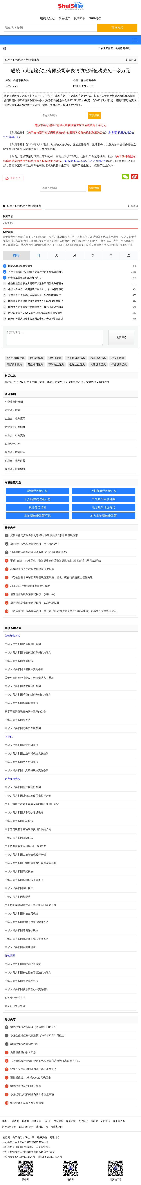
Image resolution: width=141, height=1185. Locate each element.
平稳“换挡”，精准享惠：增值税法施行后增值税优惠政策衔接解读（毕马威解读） (56, 560)
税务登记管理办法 (15, 997)
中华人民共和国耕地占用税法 (21, 913)
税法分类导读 (37, 507)
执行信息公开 (9, 1126)
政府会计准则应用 (15, 452)
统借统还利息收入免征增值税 (27, 1103)
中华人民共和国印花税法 (19, 821)
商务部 (25, 1121)
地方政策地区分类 (103, 507)
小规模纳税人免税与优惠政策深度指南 (32, 569)
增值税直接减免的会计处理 (25, 1086)
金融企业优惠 (77, 364)
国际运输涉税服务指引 (20, 266)
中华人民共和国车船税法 (19, 871)
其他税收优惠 (98, 364)
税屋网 (6, 1137)
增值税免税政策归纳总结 (24, 1044)
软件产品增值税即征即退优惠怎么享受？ (33, 1069)
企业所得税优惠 (16, 358)
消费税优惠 (54, 358)
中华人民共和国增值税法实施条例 (24, 669)
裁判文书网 (42, 1126)
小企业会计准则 (14, 401)
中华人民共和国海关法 (17, 720)
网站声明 (30, 1137)
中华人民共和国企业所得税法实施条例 (26, 753)
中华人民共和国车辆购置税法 (21, 703)
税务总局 (36, 1121)
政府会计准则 (12, 443)
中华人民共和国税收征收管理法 (23, 964)
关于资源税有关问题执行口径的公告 (25, 846)
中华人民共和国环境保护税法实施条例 (26, 938)
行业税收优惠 (119, 364)
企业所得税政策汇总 (103, 490)
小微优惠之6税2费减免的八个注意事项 (32, 1094)
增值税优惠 (32, 59)
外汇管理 (105, 1121)
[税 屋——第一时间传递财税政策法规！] (70, 9)
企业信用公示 (26, 1126)
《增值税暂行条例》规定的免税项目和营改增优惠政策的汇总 (45, 1060)
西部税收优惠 (98, 358)
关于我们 (17, 1137)
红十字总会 (119, 1121)
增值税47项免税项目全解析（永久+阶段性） (35, 543)
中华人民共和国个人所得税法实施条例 (26, 770)
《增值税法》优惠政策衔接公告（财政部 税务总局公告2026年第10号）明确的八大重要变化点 (63, 611)
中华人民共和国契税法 (17, 896)
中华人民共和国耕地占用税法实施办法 (26, 922)
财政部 (15, 1121)
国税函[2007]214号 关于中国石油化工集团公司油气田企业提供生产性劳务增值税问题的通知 (57, 382)
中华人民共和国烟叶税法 (19, 888)
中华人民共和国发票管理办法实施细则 (26, 989)
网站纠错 (54, 1137)
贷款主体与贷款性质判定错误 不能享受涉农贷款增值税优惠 (44, 535)
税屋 (7, 59)
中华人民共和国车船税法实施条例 (24, 880)
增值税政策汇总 (37, 490)
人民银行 (83, 1121)
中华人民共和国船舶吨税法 (20, 947)
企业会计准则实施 (15, 435)
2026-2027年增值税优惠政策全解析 (30, 586)
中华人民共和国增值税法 (19, 661)
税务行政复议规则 (15, 1006)
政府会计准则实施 (15, 469)
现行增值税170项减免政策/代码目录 (30, 1077)
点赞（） (15, 178)
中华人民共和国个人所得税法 (21, 762)
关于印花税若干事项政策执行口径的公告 (28, 829)
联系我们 (42, 1137)
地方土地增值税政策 (103, 515)
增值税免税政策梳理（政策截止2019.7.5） (34, 1027)
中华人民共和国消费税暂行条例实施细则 (28, 694)
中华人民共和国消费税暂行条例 (23, 686)
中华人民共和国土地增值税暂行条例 (25, 854)
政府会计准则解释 (15, 460)
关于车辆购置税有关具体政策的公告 (25, 711)
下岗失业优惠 (56, 364)
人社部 (47, 1121)
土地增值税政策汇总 (37, 515)
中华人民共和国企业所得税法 (21, 745)
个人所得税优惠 (76, 358)
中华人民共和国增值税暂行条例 (23, 644)
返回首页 (131, 59)
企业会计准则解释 (15, 427)
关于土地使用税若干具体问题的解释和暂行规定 (32, 804)
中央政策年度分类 (103, 499)
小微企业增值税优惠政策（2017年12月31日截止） (38, 1035)
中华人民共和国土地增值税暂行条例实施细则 (30, 863)
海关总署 (71, 1121)
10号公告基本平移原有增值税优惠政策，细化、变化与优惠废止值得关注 (51, 577)
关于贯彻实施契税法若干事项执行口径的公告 (30, 905)
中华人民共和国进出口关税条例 (23, 728)
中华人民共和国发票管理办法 (21, 981)
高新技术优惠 (14, 364)
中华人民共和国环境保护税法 (21, 930)
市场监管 (58, 1121)
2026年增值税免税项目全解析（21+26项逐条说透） (39, 552)
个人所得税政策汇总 (37, 499)
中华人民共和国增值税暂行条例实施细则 (28, 652)
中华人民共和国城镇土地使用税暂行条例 (28, 795)
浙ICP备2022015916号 (50, 1156)
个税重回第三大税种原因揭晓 (23, 48)
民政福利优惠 (35, 364)
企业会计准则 (12, 410)
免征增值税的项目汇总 (23, 1052)
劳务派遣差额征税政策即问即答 (25, 277)
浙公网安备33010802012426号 (19, 1156)
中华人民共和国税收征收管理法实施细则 (28, 972)
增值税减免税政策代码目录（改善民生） (33, 594)
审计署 (94, 1121)
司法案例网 (57, 1126)
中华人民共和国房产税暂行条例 (23, 787)
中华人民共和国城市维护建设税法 (24, 812)
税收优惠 (18, 59)
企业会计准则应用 (15, 418)
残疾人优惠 (117, 358)
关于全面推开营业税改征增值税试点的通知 (29, 677)
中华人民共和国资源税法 (19, 837)
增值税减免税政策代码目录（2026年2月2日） (36, 602)
